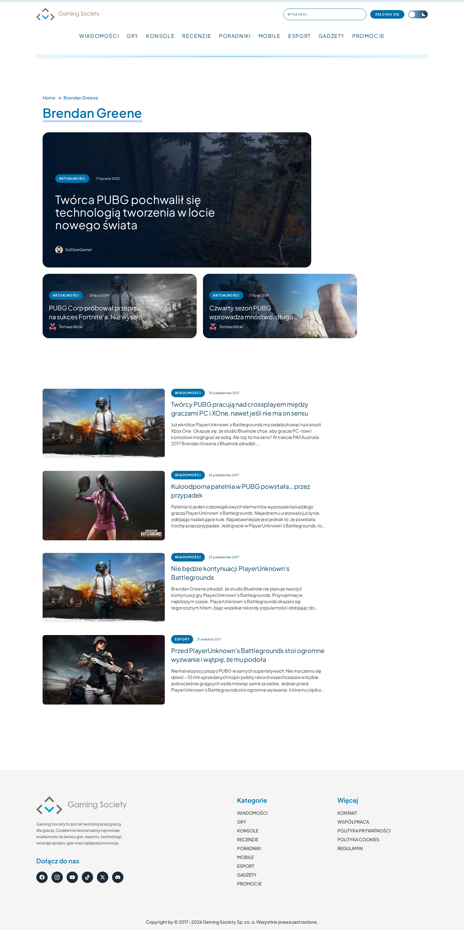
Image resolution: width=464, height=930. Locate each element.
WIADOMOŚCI (99, 36)
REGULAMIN (350, 848)
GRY (133, 36)
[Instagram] (57, 877)
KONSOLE (160, 36)
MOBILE (270, 36)
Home (49, 97)
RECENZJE (196, 36)
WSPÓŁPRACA (353, 822)
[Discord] (117, 877)
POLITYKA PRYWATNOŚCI (364, 830)
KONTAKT (347, 813)
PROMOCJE (368, 36)
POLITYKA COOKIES (358, 839)
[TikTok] (87, 877)
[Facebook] (42, 877)
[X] (102, 877)
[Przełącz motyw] (418, 14)
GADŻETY (331, 36)
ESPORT (299, 36)
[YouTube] (72, 877)
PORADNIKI (235, 36)
